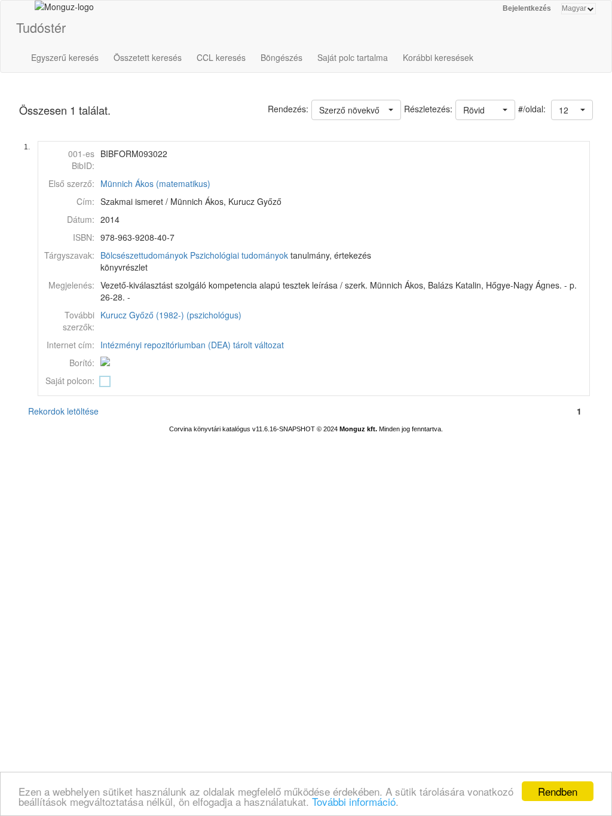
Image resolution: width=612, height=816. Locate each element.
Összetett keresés (148, 57)
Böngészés (281, 57)
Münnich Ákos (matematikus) (155, 183)
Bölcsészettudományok (144, 255)
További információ (354, 801)
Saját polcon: (69, 380)
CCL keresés (221, 57)
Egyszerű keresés (65, 57)
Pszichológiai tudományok (239, 255)
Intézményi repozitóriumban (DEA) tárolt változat (192, 345)
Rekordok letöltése (63, 411)
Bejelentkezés (527, 8)
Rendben (557, 791)
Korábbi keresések (438, 57)
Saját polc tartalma (352, 57)
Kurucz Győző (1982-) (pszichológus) (170, 315)
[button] (572, 110)
